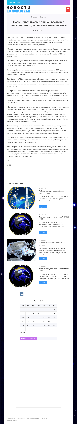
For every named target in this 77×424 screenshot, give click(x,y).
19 (33, 321)
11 (28, 317)
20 (38, 321)
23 (54, 321)
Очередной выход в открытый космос (51, 243)
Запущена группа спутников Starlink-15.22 (54, 218)
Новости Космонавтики (22, 10)
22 (49, 321)
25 (28, 325)
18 (28, 321)
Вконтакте (21, 294)
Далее (43, 207)
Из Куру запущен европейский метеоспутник (51, 192)
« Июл (22, 332)
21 (44, 321)
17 (23, 321)
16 (54, 317)
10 (23, 317)
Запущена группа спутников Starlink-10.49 (54, 269)
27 (38, 325)
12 (33, 317)
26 (33, 325)
